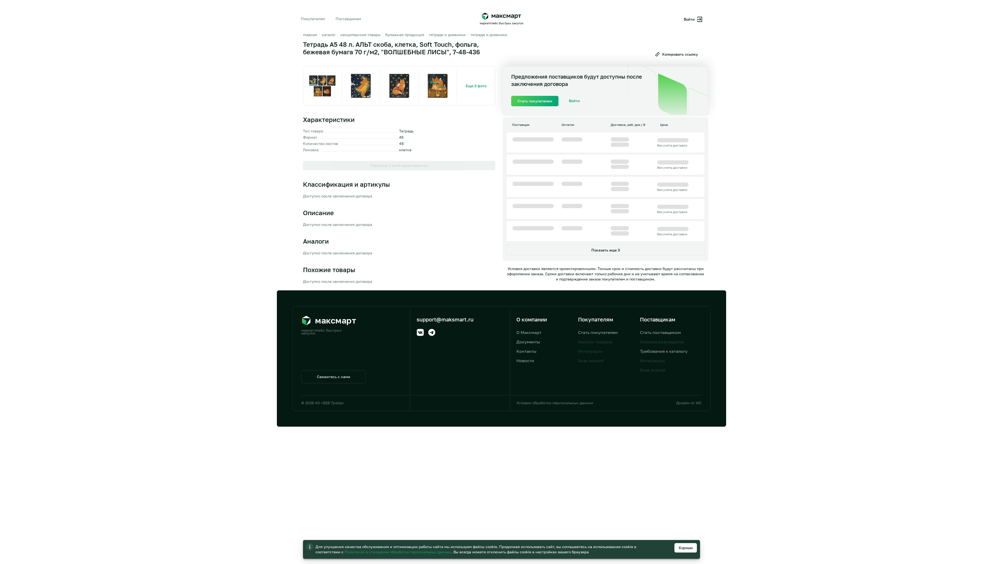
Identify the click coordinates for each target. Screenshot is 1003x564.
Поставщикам (348, 18)
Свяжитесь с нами (333, 376)
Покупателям (313, 18)
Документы (528, 341)
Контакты (526, 351)
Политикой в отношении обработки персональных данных (398, 552)
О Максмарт (528, 332)
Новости (525, 360)
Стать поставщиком (660, 332)
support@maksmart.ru (445, 319)
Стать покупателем (598, 332)
